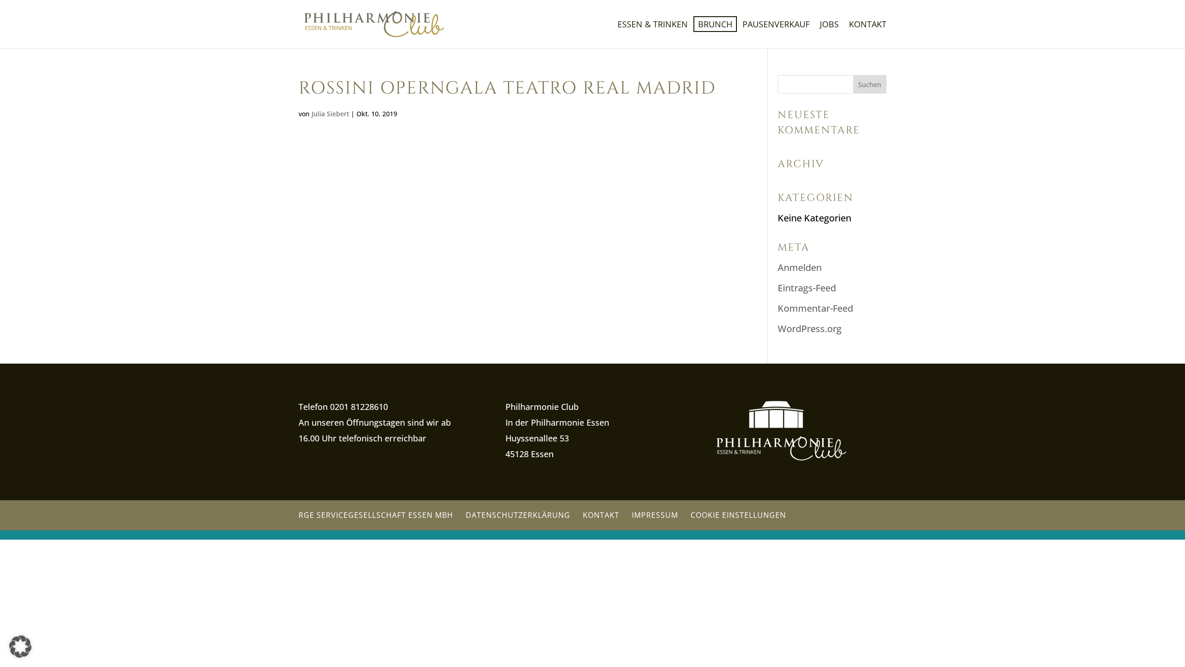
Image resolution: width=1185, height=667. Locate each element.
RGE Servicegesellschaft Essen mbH (376, 515)
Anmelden (800, 267)
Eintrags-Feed (807, 288)
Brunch (715, 24)
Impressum (655, 515)
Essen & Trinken (652, 25)
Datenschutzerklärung (518, 515)
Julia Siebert (330, 113)
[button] (20, 646)
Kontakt (867, 25)
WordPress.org (810, 328)
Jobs (829, 25)
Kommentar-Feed (815, 308)
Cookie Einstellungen (738, 515)
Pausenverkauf (776, 25)
